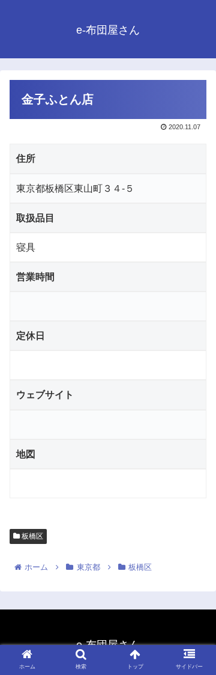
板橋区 (31, 536)
